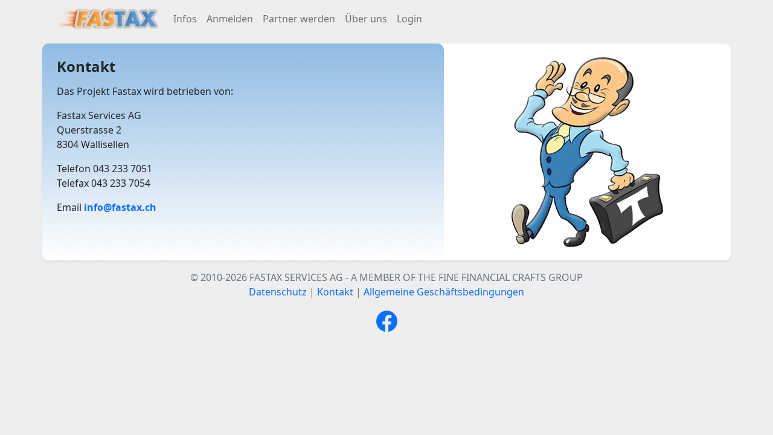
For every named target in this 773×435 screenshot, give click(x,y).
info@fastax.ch (120, 207)
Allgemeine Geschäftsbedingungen (444, 291)
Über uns (366, 18)
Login (409, 18)
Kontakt (335, 291)
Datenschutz (278, 291)
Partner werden (299, 18)
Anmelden (230, 18)
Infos (185, 18)
